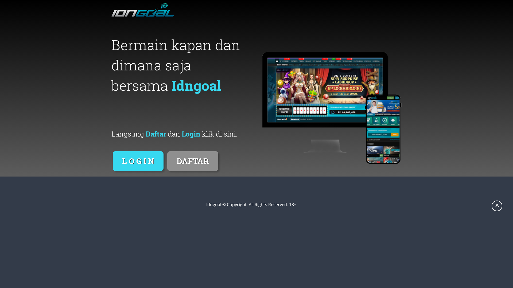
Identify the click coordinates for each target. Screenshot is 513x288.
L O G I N (138, 161)
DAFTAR (193, 161)
